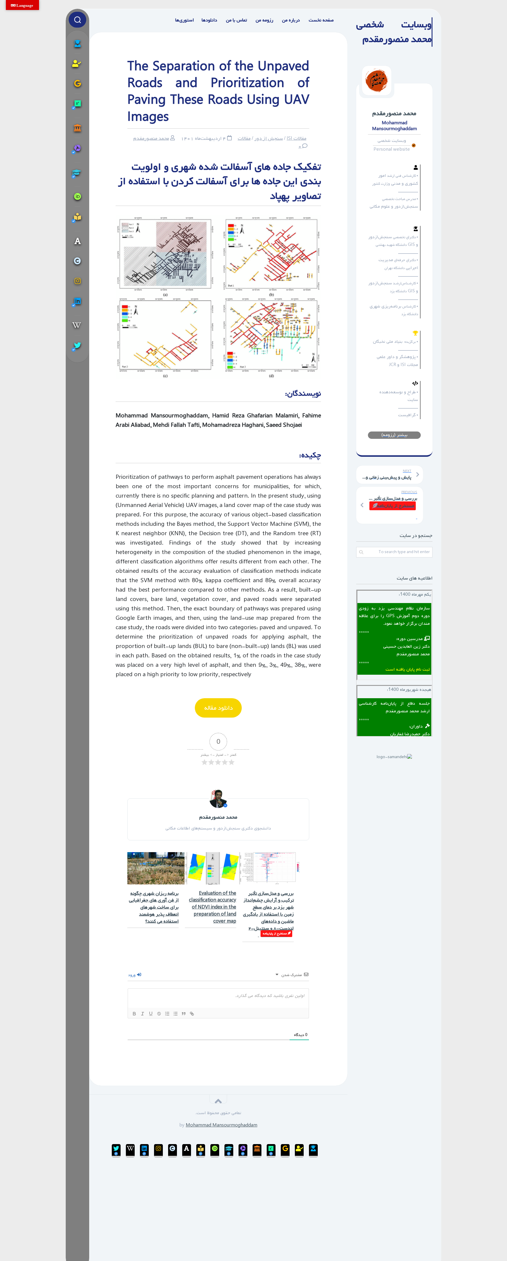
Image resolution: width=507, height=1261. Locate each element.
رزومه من (264, 20)
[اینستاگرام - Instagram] (77, 281)
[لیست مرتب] (167, 1013)
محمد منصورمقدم (151, 138)
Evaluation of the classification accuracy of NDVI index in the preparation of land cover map (212, 907)
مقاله (175, 790)
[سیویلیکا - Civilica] (77, 261)
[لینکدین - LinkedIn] (77, 303)
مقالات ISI (296, 138)
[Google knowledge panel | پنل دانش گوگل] (77, 83)
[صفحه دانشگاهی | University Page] (77, 63)
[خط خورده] (159, 1013)
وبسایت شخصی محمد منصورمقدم (394, 32)
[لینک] (192, 1013)
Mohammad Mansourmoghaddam (221, 1125)
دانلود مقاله (218, 708)
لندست (208, 790)
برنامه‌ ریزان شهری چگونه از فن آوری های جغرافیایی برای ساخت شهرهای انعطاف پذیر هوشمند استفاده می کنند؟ (154, 907)
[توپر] (134, 1013)
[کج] (142, 1013)
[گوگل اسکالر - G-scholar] (77, 43)
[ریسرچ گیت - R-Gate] (77, 106)
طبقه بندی (241, 790)
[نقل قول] (184, 1013)
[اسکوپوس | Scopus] (77, 128)
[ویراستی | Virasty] (77, 347)
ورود (132, 975)
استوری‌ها (184, 20)
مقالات (244, 138)
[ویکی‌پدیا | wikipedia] (77, 325)
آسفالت (191, 790)
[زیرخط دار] (151, 1013)
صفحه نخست (321, 20)
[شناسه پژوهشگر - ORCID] (77, 196)
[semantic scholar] (77, 219)
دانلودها (209, 20)
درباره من (291, 20)
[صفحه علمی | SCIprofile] (77, 174)
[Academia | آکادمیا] (77, 241)
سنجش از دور (268, 138)
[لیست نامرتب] (175, 1013)
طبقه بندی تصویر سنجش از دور (280, 790)
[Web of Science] (77, 150)
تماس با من (236, 20)
